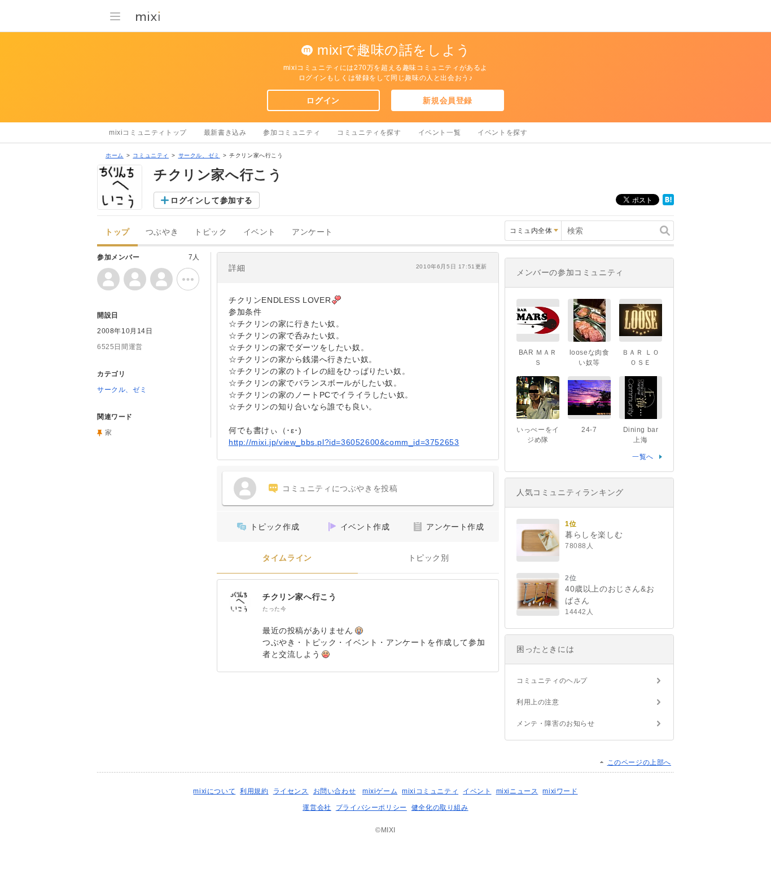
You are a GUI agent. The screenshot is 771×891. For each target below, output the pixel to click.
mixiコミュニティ (430, 791)
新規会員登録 (447, 100)
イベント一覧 (439, 132)
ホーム (115, 155)
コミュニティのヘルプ (552, 681)
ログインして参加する (211, 200)
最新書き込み (225, 132)
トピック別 (428, 558)
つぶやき (162, 232)
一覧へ (643, 457)
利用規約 (254, 791)
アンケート (312, 232)
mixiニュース (517, 791)
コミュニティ (151, 155)
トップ (117, 232)
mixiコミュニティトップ (148, 132)
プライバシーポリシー (371, 807)
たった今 (274, 609)
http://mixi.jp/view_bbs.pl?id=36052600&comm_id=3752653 (344, 442)
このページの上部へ (639, 762)
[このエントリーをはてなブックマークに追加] (668, 203)
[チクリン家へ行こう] (240, 602)
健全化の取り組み (439, 807)
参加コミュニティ (291, 132)
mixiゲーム (379, 791)
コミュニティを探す (369, 132)
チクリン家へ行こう (299, 596)
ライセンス (291, 791)
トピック (210, 232)
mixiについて (214, 791)
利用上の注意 (537, 702)
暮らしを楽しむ (594, 534)
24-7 (589, 430)
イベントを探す (502, 132)
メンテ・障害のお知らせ (555, 723)
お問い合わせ (334, 791)
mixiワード (559, 791)
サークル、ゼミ (199, 155)
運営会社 (317, 807)
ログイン (322, 100)
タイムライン (287, 558)
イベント (259, 232)
